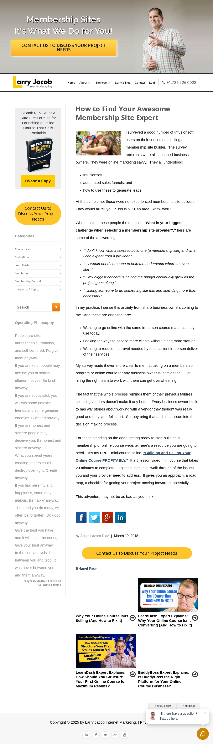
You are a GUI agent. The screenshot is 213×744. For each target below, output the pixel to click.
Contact (140, 82)
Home (71, 82)
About (83, 82)
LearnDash (22, 265)
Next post (189, 706)
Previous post (162, 706)
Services (101, 82)
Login (152, 82)
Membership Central (28, 281)
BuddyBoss (22, 257)
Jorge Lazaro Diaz (94, 536)
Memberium (22, 273)
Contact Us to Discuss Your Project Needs (38, 213)
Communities (23, 249)
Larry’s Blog (123, 82)
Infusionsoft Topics (27, 289)
